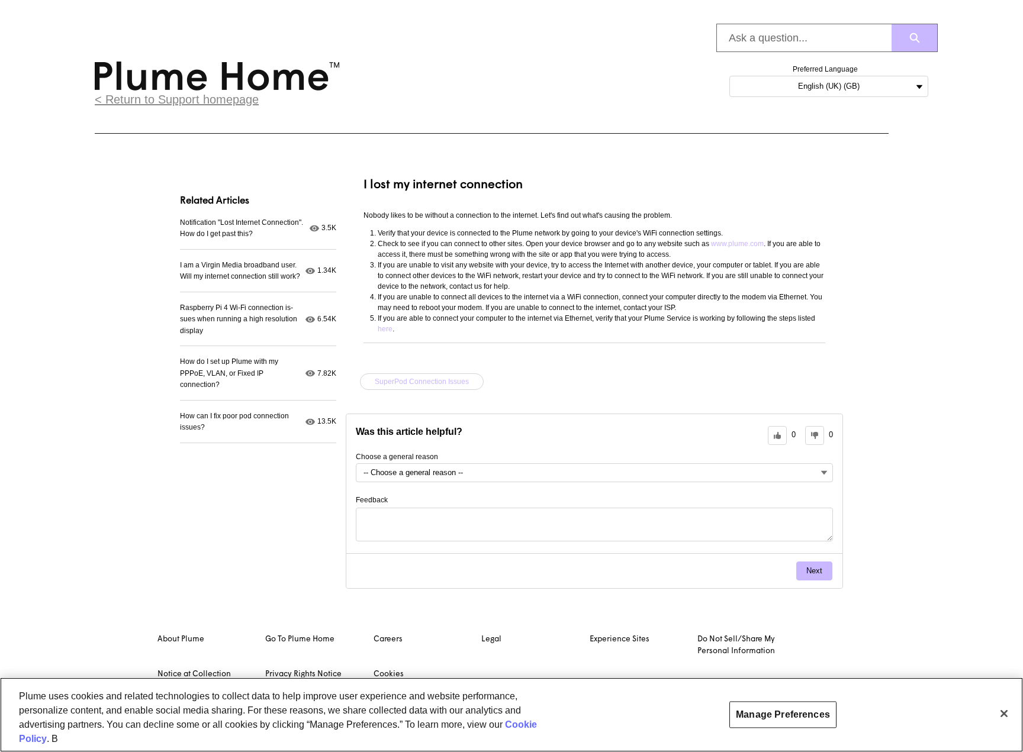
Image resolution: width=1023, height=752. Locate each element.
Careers (388, 639)
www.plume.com (737, 244)
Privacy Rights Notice (303, 674)
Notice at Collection (194, 674)
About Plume (180, 639)
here (385, 329)
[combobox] (804, 37)
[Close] (1004, 714)
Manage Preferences (783, 714)
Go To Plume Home (299, 639)
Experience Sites (619, 639)
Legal (491, 639)
